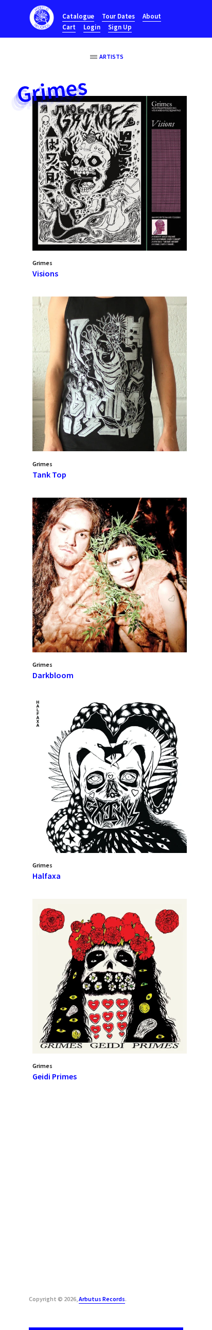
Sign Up (120, 27)
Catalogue (78, 16)
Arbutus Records (102, 1299)
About (152, 16)
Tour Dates (118, 16)
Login (91, 27)
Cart (69, 27)
